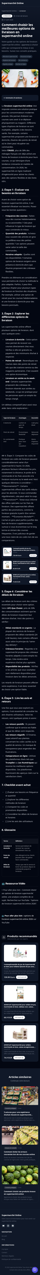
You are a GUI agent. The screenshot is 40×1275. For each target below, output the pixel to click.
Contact (4, 1252)
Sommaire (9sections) (14, 98)
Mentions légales (8, 1256)
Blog (3, 1239)
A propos (5, 1249)
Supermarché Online (9, 11)
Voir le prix (33, 555)
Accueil (4, 1236)
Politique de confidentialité (11, 1259)
